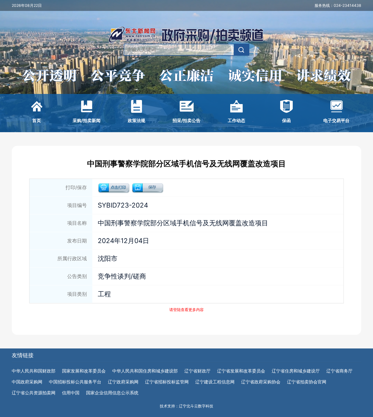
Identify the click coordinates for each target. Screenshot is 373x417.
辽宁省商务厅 (339, 371)
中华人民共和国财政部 (33, 371)
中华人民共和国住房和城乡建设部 (145, 371)
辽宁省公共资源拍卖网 (33, 392)
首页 (36, 120)
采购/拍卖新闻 (86, 120)
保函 (286, 120)
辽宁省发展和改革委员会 (241, 371)
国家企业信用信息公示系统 (112, 392)
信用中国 (70, 392)
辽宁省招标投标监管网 (167, 382)
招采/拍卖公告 (186, 120)
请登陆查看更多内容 (186, 309)
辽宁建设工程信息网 (215, 382)
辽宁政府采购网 (123, 382)
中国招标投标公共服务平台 (75, 382)
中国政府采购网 (27, 382)
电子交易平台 (336, 120)
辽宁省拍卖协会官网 (306, 382)
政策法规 (136, 120)
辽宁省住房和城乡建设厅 (296, 371)
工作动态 (236, 120)
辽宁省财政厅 (197, 371)
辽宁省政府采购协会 (260, 382)
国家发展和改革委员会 (84, 371)
